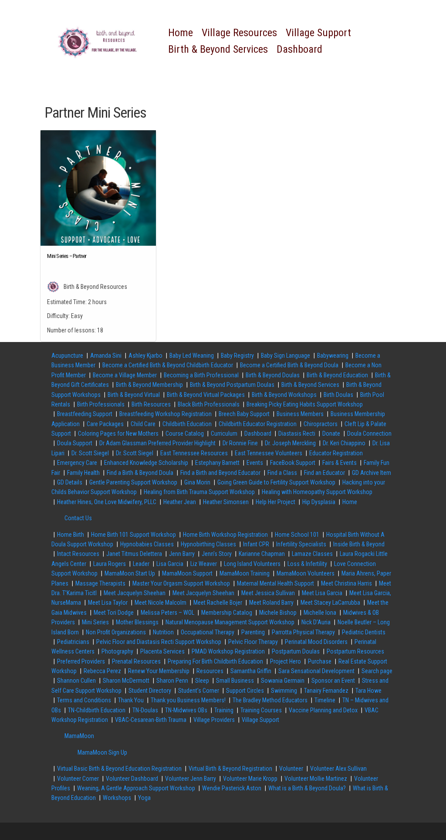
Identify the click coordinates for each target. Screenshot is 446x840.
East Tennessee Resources (194, 453)
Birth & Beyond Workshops (284, 394)
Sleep (202, 680)
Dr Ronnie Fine (240, 443)
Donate (331, 433)
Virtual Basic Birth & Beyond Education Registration (119, 768)
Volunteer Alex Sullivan (338, 768)
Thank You (131, 700)
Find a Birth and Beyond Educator (220, 472)
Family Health (83, 472)
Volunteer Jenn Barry (190, 778)
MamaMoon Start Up (130, 573)
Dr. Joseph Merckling (290, 443)
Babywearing (332, 355)
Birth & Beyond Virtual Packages (206, 394)
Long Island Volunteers (252, 563)
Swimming (284, 690)
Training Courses (261, 710)
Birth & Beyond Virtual (134, 394)
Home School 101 (297, 534)
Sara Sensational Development (316, 670)
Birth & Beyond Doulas (273, 375)
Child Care (143, 423)
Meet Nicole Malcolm (160, 602)
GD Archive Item (371, 472)
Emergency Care (77, 462)
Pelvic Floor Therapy (253, 641)
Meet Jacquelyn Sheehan (135, 592)
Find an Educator (324, 472)
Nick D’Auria (316, 622)
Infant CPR (256, 544)
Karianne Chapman (262, 553)
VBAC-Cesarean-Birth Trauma (150, 719)
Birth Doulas (338, 394)
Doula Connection (369, 433)
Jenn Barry (182, 553)
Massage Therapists (100, 583)
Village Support (318, 33)
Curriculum (224, 433)
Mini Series (95, 622)
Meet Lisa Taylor (108, 602)
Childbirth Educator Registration (258, 423)
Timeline (324, 700)
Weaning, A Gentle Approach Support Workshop (136, 788)
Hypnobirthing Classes (208, 544)
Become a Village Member (125, 375)
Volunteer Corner (78, 778)
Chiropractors (321, 423)
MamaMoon (79, 735)
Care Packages (105, 423)
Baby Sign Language (285, 355)
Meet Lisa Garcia (322, 592)
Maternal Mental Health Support (275, 583)
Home (180, 33)
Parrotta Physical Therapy (303, 632)
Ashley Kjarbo (145, 355)
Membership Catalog (226, 612)
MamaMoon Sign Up (102, 752)
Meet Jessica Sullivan (268, 592)
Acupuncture (67, 355)
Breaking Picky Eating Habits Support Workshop (305, 404)
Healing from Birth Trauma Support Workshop (199, 491)
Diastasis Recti (296, 433)
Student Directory (149, 690)
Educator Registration (336, 453)
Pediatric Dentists (363, 632)
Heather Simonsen (226, 501)
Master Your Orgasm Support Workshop (181, 583)
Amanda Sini (106, 355)
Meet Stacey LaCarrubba (330, 602)
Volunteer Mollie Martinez (315, 778)
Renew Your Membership (158, 670)
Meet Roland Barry (271, 602)
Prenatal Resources (136, 661)
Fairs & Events (339, 462)
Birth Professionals (101, 404)
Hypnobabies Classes (147, 544)
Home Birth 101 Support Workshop (133, 534)
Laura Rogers (109, 563)
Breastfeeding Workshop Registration (165, 413)
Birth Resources (151, 404)
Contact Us (78, 518)
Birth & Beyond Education (337, 375)
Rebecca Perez (102, 670)
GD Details (69, 482)
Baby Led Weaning (191, 355)
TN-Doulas (145, 710)
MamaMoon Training (245, 573)
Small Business (235, 680)
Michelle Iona (320, 612)
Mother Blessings (137, 622)
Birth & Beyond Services (218, 49)
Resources (209, 670)
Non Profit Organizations (116, 632)
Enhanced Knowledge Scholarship (146, 462)
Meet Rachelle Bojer (217, 602)
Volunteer (291, 768)
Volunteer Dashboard (132, 778)
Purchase (319, 661)
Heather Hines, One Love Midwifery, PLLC (106, 501)
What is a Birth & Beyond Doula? (307, 788)
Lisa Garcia (169, 563)
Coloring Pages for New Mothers (118, 433)
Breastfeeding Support (84, 413)
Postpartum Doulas (296, 651)
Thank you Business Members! (188, 700)
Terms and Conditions (84, 700)
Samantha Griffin (250, 670)
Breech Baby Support (244, 413)
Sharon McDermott (126, 680)
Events (255, 462)
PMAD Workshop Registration (228, 651)
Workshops (117, 797)
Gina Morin (197, 482)
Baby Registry (237, 355)
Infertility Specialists (301, 544)
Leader (141, 563)
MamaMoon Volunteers (305, 573)
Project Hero (285, 661)
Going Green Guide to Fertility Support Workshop (276, 482)
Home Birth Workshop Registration (225, 534)
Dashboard (299, 49)
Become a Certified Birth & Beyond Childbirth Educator (167, 365)
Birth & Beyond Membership (149, 384)
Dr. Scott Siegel (90, 453)
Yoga (144, 797)
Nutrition (163, 632)
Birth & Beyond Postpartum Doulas (232, 384)
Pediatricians (73, 641)
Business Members (300, 413)
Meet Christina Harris (346, 583)
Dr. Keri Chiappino (344, 443)
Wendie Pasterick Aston (231, 788)
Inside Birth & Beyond (359, 544)
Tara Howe (368, 690)
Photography (117, 651)
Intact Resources (78, 553)
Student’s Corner (198, 690)
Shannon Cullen (76, 680)
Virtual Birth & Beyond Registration (230, 768)
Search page (377, 670)
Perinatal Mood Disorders (316, 641)
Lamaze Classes (312, 553)
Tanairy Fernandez (326, 690)
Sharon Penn (172, 680)
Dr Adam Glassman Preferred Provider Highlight (157, 443)
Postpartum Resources (355, 651)
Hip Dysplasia (318, 501)
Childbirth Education (187, 423)
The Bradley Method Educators (270, 700)
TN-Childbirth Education (96, 710)
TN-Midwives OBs (186, 710)
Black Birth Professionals (209, 404)
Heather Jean (179, 501)
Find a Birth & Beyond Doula (140, 472)
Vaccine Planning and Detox (323, 710)
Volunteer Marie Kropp (250, 778)
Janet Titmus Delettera (134, 553)
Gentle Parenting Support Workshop (133, 482)
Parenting (253, 632)
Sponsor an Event (333, 680)
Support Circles (245, 690)
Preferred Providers (81, 661)
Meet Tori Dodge (114, 612)
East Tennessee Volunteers (268, 453)
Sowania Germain (282, 680)
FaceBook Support (292, 462)
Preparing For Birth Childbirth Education (215, 661)
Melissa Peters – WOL (167, 612)
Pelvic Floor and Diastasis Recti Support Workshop (158, 641)
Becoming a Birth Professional (201, 375)
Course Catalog (185, 433)
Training (223, 710)
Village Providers (214, 719)
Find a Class (282, 472)
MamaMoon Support (187, 573)
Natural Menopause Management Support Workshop (230, 622)
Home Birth (70, 534)
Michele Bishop (278, 612)
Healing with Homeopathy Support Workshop (317, 491)
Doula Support (74, 443)
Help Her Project (275, 501)
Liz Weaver (203, 563)
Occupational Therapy (207, 632)
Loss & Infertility (307, 563)
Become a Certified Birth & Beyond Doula (289, 365)
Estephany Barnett (217, 462)
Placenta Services (162, 651)
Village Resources (239, 33)
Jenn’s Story (217, 553)
